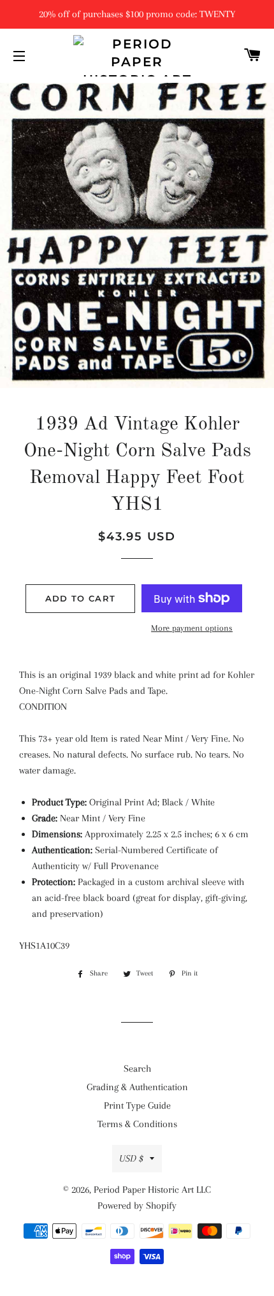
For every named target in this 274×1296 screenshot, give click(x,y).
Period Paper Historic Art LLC (152, 1189)
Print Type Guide (137, 1105)
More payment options (192, 628)
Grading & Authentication (137, 1087)
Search (137, 1068)
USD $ (131, 1158)
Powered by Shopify (137, 1205)
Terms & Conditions (137, 1124)
